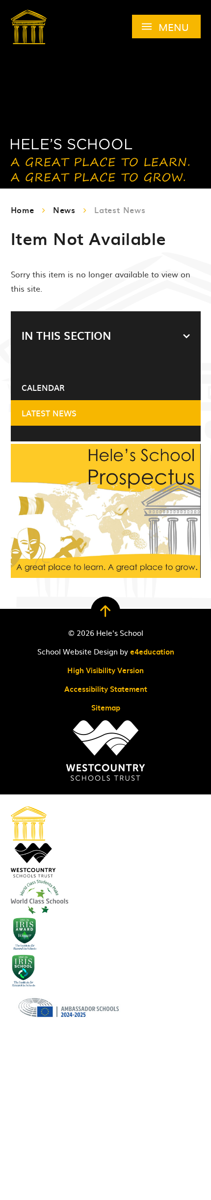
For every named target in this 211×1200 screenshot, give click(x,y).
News (64, 210)
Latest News (120, 210)
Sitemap (105, 707)
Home (22, 210)
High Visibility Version (105, 670)
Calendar (43, 387)
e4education (152, 651)
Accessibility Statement (105, 688)
